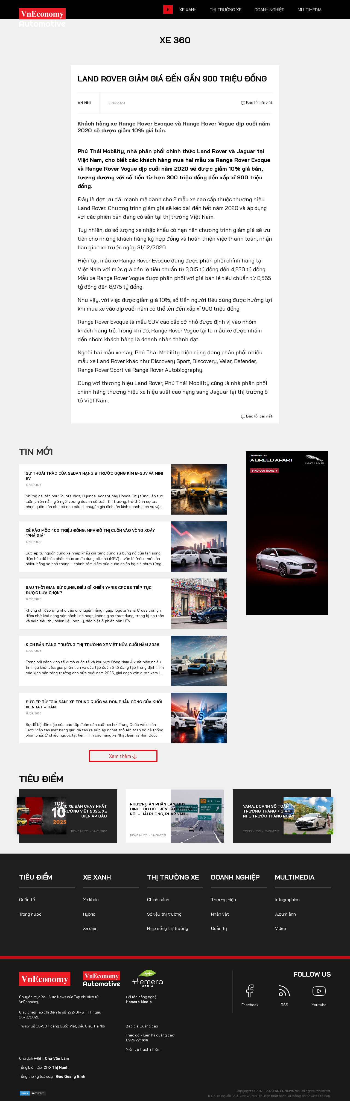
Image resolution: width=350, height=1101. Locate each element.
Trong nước (79, 831)
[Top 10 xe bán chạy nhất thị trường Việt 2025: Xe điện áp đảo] (41, 815)
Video (280, 928)
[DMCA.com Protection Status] (32, 1093)
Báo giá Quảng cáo (142, 1026)
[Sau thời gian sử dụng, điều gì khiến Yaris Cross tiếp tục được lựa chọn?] (199, 604)
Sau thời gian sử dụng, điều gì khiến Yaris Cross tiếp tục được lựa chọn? (88, 590)
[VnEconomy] (44, 979)
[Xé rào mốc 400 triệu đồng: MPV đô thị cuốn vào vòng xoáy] (199, 546)
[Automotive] (102, 978)
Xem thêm (120, 756)
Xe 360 (175, 39)
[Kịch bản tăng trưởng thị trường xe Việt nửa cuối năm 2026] (199, 661)
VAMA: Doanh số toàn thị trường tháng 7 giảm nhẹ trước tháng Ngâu (269, 811)
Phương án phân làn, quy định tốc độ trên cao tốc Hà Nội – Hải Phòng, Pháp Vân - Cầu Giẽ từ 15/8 (161, 809)
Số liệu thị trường (164, 914)
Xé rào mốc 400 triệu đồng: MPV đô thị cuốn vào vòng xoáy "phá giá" (90, 533)
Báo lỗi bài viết (258, 102)
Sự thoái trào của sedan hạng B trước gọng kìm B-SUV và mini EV (94, 476)
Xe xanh (188, 9)
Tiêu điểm (41, 778)
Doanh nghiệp (270, 9)
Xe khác (91, 899)
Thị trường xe (225, 9)
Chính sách (158, 899)
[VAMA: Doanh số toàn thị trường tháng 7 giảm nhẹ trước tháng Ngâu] (308, 815)
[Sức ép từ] (199, 718)
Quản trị (219, 928)
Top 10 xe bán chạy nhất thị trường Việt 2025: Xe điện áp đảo (80, 811)
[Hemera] (147, 978)
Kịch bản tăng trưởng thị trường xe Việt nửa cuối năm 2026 (92, 644)
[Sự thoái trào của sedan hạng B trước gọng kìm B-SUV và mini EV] (199, 489)
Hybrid (89, 914)
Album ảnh (285, 914)
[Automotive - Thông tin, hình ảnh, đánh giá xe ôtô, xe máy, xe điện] (51, 19)
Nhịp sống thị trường (167, 928)
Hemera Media (139, 1002)
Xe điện (90, 928)
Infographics (287, 899)
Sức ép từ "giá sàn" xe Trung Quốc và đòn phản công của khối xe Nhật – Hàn (94, 704)
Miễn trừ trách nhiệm (143, 1049)
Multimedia (310, 9)
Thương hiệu (223, 899)
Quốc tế (27, 899)
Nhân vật (220, 914)
